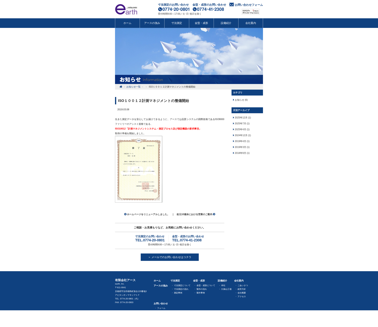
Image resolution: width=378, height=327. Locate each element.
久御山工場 (226, 289)
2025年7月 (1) (242, 123)
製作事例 (201, 293)
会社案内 (250, 23)
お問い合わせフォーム (249, 4)
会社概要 (242, 293)
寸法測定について (182, 285)
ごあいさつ (243, 285)
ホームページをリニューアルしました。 (148, 214)
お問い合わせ (161, 303)
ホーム (127, 23)
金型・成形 (201, 23)
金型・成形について (206, 285)
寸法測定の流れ (181, 289)
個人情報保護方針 (165, 312)
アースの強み (152, 23)
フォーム (161, 308)
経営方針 (242, 289)
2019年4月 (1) (242, 141)
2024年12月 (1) (242, 135)
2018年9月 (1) (242, 153)
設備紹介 (226, 23)
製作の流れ (202, 289)
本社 (223, 285)
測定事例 (178, 293)
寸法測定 (176, 23)
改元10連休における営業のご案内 (195, 214)
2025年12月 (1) (242, 117)
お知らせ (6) (241, 100)
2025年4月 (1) (242, 129)
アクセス (242, 296)
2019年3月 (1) (242, 147)
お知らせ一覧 (161, 318)
